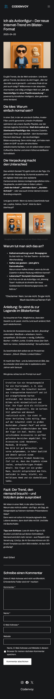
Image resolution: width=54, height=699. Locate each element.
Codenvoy (20, 6)
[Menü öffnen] (49, 6)
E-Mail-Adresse (11, 625)
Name (6, 613)
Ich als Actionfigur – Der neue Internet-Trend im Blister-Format (26, 25)
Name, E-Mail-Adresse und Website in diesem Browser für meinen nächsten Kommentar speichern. (27, 651)
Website (7, 636)
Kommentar (9, 587)
